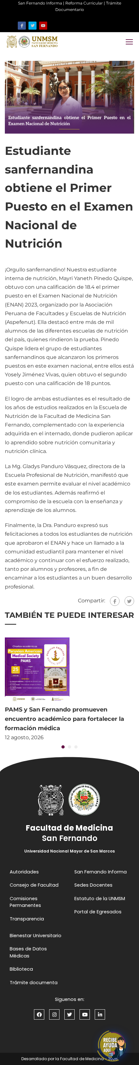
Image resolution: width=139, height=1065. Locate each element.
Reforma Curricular (84, 3)
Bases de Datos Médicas (28, 952)
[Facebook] (115, 601)
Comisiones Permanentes (25, 902)
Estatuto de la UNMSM (99, 898)
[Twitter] (129, 601)
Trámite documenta (34, 982)
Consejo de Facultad (34, 885)
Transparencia (27, 919)
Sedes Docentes (93, 885)
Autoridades (24, 872)
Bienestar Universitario (35, 935)
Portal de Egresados (98, 912)
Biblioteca (21, 969)
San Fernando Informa (40, 3)
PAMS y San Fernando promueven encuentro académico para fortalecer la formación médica (64, 719)
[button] (63, 747)
